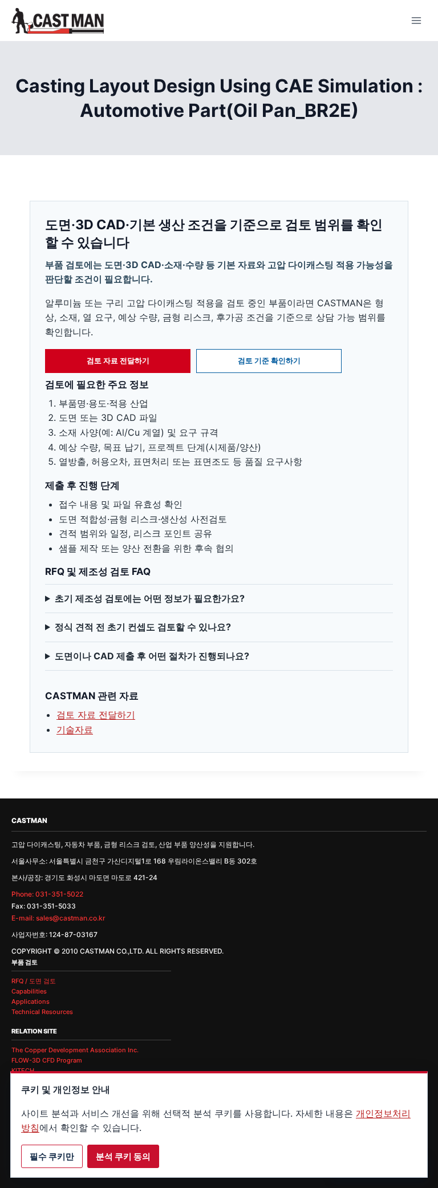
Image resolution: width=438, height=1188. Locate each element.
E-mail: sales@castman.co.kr (58, 918)
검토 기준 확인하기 (269, 360)
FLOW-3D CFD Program (46, 1060)
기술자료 (74, 729)
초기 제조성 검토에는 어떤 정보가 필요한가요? (150, 598)
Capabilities (29, 991)
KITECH (22, 1071)
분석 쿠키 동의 (123, 1156)
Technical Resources (42, 1012)
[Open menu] (416, 20)
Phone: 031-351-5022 (47, 894)
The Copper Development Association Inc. (75, 1050)
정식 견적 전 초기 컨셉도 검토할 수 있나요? (143, 626)
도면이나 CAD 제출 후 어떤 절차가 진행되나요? (152, 656)
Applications (30, 1001)
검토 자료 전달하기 (118, 360)
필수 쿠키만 (52, 1156)
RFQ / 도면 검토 (33, 981)
